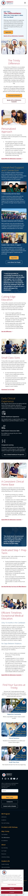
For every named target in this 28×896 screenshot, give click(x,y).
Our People (3, 851)
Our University (4, 847)
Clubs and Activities (5, 867)
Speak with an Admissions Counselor (14, 36)
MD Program (5, 814)
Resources (3, 854)
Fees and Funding (5, 823)
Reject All (12, 888)
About (3, 845)
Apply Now (8, 32)
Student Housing (5, 864)
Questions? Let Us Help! (7, 389)
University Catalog (5, 857)
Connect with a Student (9, 806)
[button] (25, 2)
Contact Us (10, 801)
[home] (7, 3)
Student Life (5, 861)
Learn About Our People (14, 262)
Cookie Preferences (12, 884)
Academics (3, 820)
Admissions (3, 817)
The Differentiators (5, 837)
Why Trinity (5, 831)
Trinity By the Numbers (14, 95)
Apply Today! (9, 797)
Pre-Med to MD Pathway (9, 827)
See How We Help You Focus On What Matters (13, 586)
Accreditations (4, 840)
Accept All (12, 892)
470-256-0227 (4, 787)
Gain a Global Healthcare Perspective (14, 454)
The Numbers (4, 834)
